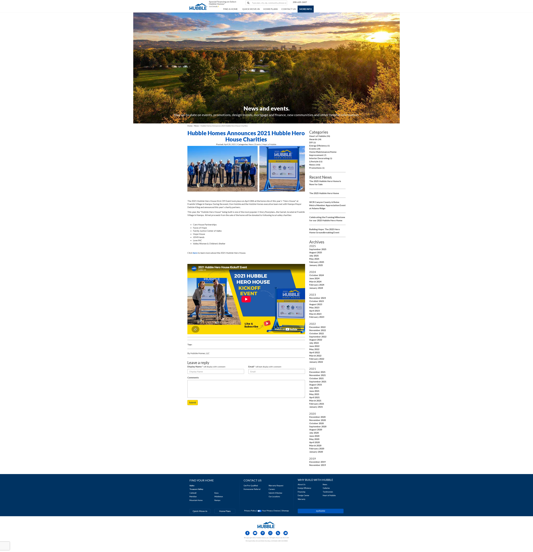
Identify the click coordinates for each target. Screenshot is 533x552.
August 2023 (315, 304)
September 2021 (317, 381)
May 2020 (314, 439)
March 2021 (315, 400)
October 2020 (316, 423)
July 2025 (314, 255)
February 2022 (316, 358)
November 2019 (317, 465)
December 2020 (317, 417)
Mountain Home (196, 500)
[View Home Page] (266, 524)
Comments (193, 377)
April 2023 (314, 310)
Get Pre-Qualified (251, 485)
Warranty (301, 499)
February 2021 (316, 403)
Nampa (217, 500)
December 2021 (317, 372)
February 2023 (316, 317)
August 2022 (315, 339)
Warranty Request (276, 485)
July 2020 (314, 432)
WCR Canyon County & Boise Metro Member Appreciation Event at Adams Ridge (327, 205)
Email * (251, 366)
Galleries (326, 488)
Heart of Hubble (319, 136)
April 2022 (314, 352)
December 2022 (317, 327)
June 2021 (314, 391)
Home (190, 126)
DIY (312, 142)
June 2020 (314, 436)
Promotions (317, 167)
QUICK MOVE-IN (251, 9)
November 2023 (317, 298)
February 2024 (316, 284)
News (196, 126)
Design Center (303, 495)
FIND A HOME (230, 9)
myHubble (320, 511)
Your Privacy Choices (271, 510)
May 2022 (314, 349)
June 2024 (314, 278)
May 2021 (314, 394)
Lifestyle (315, 161)
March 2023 (315, 313)
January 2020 (316, 451)
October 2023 (316, 301)
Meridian (193, 496)
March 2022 (315, 355)
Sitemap (285, 510)
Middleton (218, 496)
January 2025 (316, 265)
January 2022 (316, 361)
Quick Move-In (200, 511)
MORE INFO (305, 9)
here (195, 252)
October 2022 (316, 333)
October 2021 (316, 378)
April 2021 (314, 397)
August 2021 (315, 384)
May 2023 (314, 307)
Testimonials (328, 492)
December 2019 (317, 461)
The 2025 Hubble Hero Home (324, 193)
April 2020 (314, 442)
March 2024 (315, 281)
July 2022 (314, 342)
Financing (301, 492)
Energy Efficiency (319, 145)
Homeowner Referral (252, 489)
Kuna (216, 493)
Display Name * (195, 366)
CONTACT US (288, 9)
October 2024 (316, 275)
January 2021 (316, 406)
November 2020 (317, 420)
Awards (315, 139)
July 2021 (314, 387)
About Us (301, 484)
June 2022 (314, 346)
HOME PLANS (270, 9)
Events (314, 148)
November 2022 (317, 330)
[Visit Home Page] (198, 3)
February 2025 (316, 262)
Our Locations (274, 496)
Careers (272, 489)
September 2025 (317, 249)
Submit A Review (275, 493)
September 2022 (317, 336)
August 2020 (315, 429)
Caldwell (192, 493)
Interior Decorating (320, 158)
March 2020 (315, 445)
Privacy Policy (250, 510)
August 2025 (315, 252)
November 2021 (317, 375)
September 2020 (317, 426)
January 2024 (316, 288)
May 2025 (314, 258)
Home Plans (225, 511)
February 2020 (316, 448)
